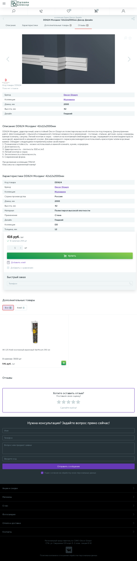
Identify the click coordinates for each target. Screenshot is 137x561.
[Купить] (63, 363)
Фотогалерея (8, 514)
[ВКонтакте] (69, 550)
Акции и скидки (10, 488)
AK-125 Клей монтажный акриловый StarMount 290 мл (26, 350)
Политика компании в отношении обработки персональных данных (68, 555)
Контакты (7, 532)
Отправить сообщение (68, 466)
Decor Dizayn (71, 95)
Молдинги (69, 99)
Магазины (7, 497)
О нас (5, 505)
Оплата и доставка (11, 523)
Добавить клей (18, 262)
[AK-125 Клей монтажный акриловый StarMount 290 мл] (34, 332)
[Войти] (123, 11)
